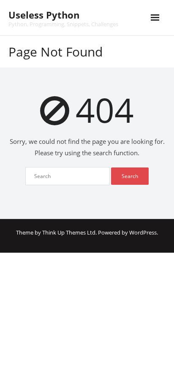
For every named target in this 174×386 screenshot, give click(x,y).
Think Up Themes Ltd (68, 232)
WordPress (143, 232)
